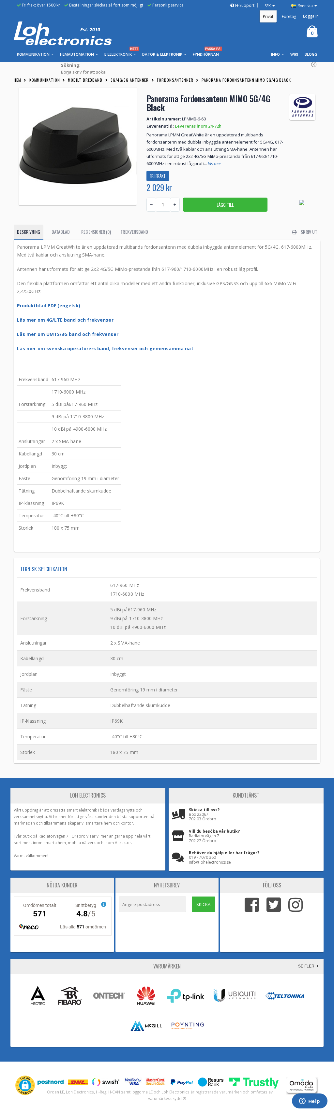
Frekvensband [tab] (134, 231)
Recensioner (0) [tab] (96, 231)
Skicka (203, 904)
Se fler (306, 966)
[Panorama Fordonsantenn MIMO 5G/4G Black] (78, 146)
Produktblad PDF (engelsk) (48, 305)
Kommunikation (44, 80)
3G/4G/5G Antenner (130, 80)
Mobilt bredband (85, 80)
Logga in (311, 16)
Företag (289, 16)
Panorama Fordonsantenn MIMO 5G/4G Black (246, 80)
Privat (268, 16)
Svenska (305, 5)
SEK (268, 5)
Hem (17, 80)
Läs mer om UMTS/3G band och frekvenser (67, 334)
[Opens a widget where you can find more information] (309, 1101)
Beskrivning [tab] (28, 231)
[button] (25, 1085)
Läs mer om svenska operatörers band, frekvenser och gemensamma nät (105, 348)
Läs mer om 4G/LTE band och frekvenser (65, 320)
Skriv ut (308, 231)
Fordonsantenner (175, 80)
